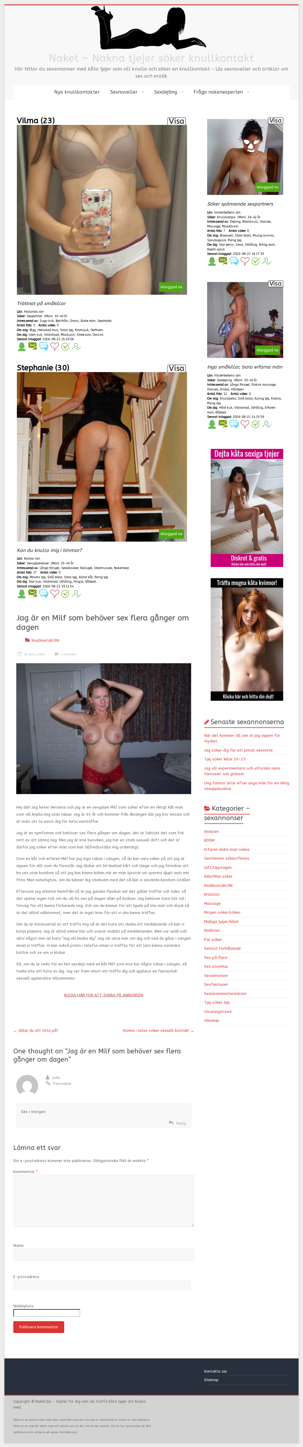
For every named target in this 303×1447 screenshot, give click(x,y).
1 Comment (68, 654)
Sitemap (211, 1380)
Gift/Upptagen (218, 867)
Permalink (62, 1083)
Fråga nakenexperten (218, 92)
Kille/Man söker (218, 876)
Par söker (213, 939)
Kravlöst (212, 894)
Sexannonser (216, 975)
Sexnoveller (124, 92)
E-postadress (26, 1277)
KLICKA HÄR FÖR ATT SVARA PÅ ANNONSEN (103, 995)
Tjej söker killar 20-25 (225, 759)
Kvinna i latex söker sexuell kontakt (158, 1030)
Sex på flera (215, 957)
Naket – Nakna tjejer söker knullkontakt (151, 58)
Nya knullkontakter (77, 92)
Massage (212, 903)
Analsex (211, 831)
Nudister (212, 930)
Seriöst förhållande (222, 948)
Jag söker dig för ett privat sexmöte (238, 750)
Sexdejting (165, 92)
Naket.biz (43, 1401)
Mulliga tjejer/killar (221, 921)
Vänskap (211, 1020)
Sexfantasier (216, 984)
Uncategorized (217, 1011)
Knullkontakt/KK (45, 640)
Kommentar (25, 1171)
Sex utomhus (216, 966)
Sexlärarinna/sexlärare (225, 993)
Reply (181, 1123)
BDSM (209, 840)
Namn (18, 1245)
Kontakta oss (216, 1371)
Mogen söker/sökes (222, 912)
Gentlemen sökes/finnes (226, 858)
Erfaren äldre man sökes (227, 849)
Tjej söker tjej (217, 1002)
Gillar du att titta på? (35, 1030)
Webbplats (23, 1306)
